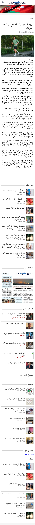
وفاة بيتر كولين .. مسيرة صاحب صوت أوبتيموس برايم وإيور (13, 218)
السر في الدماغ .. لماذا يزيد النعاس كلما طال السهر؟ (14, 254)
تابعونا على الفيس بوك (27, 375)
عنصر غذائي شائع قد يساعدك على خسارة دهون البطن (13, 191)
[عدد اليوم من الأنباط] (18, 304)
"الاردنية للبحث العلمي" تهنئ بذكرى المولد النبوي (15, 389)
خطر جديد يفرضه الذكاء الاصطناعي (14, 208)
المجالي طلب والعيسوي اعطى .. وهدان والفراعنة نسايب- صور (15, 439)
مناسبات (31, 384)
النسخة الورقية (29, 268)
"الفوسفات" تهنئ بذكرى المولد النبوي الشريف (15, 399)
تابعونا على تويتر (29, 450)
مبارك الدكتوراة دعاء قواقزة (19, 428)
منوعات (23, 32)
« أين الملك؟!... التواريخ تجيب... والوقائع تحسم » (14, 333)
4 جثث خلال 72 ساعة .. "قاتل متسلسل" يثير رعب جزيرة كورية (15, 236)
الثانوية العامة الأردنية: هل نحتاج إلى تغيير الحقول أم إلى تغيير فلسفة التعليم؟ (13, 315)
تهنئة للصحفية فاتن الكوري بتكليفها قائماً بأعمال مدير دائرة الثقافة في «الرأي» (14, 410)
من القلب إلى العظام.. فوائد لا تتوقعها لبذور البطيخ (14, 200)
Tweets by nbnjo (29, 454)
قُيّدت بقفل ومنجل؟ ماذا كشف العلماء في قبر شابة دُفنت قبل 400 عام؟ (13, 227)
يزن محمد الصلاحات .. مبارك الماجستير (16, 418)
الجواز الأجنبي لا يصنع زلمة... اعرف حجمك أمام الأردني (14, 354)
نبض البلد (30, 32)
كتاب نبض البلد (28, 309)
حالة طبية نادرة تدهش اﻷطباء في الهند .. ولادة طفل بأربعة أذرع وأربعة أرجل (13, 245)
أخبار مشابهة (29, 185)
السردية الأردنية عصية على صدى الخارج (16, 363)
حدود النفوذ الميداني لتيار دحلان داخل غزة (15, 323)
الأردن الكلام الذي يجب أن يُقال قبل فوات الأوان (14, 343)
